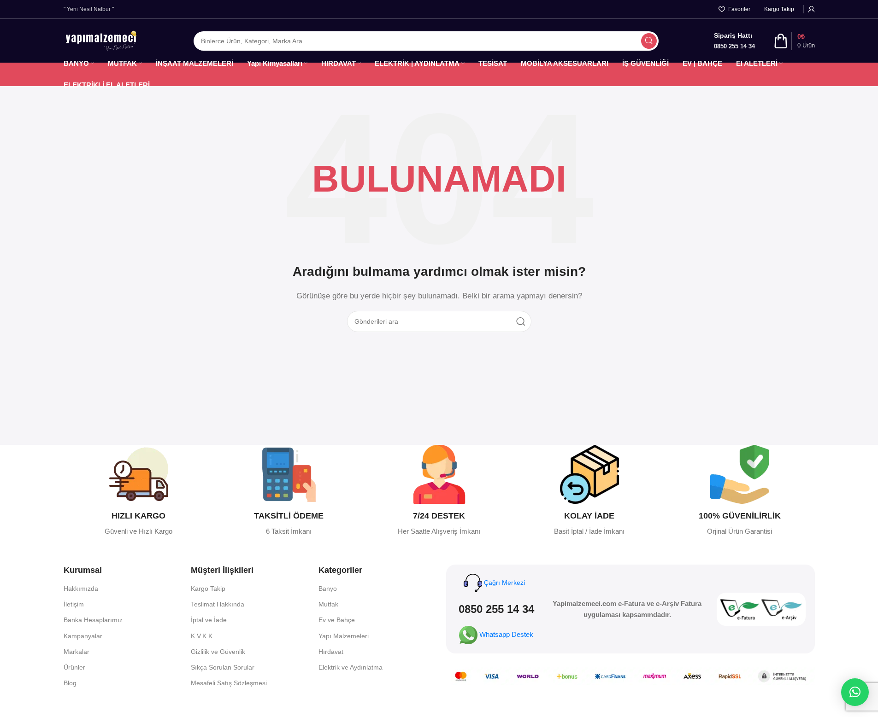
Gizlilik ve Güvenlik (218, 651)
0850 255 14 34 (496, 609)
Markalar (76, 651)
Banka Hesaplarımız (93, 620)
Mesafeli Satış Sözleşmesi (229, 683)
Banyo (327, 588)
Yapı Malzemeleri (343, 636)
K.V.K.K (201, 636)
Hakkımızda (81, 588)
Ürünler (74, 667)
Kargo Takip (208, 588)
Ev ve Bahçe (336, 620)
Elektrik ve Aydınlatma (350, 667)
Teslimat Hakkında (217, 604)
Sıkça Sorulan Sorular (222, 667)
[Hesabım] (811, 9)
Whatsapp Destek (506, 634)
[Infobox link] (139, 491)
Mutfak (328, 604)
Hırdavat (330, 651)
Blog (70, 683)
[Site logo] (101, 40)
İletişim (74, 604)
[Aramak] (649, 41)
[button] (855, 692)
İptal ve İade (209, 620)
